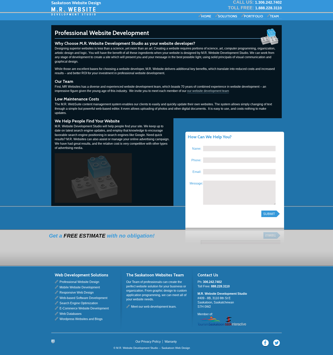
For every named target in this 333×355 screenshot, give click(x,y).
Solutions (227, 16)
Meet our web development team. (153, 306)
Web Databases (71, 313)
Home (206, 16)
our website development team (208, 91)
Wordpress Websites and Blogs (81, 319)
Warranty (171, 341)
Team (274, 16)
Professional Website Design (79, 282)
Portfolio (253, 16)
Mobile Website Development (80, 287)
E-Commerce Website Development (84, 308)
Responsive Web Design (77, 292)
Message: (195, 183)
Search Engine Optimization (79, 303)
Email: (197, 171)
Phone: (196, 160)
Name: (196, 148)
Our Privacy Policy (148, 341)
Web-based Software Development (83, 298)
